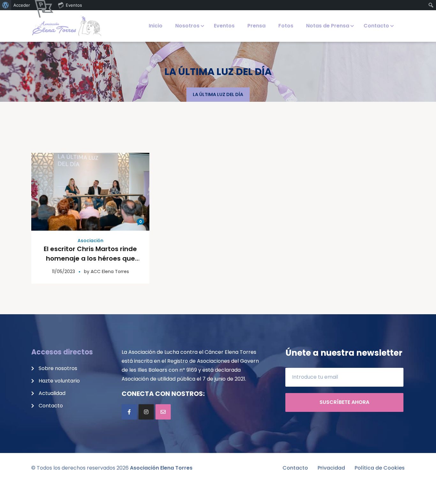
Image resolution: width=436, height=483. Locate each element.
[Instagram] (146, 412)
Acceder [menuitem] (21, 5)
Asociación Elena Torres (161, 468)
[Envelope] (163, 412)
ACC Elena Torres (110, 271)
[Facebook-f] (129, 412)
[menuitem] (5, 5)
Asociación (90, 240)
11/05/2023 (63, 271)
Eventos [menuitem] (74, 5)
